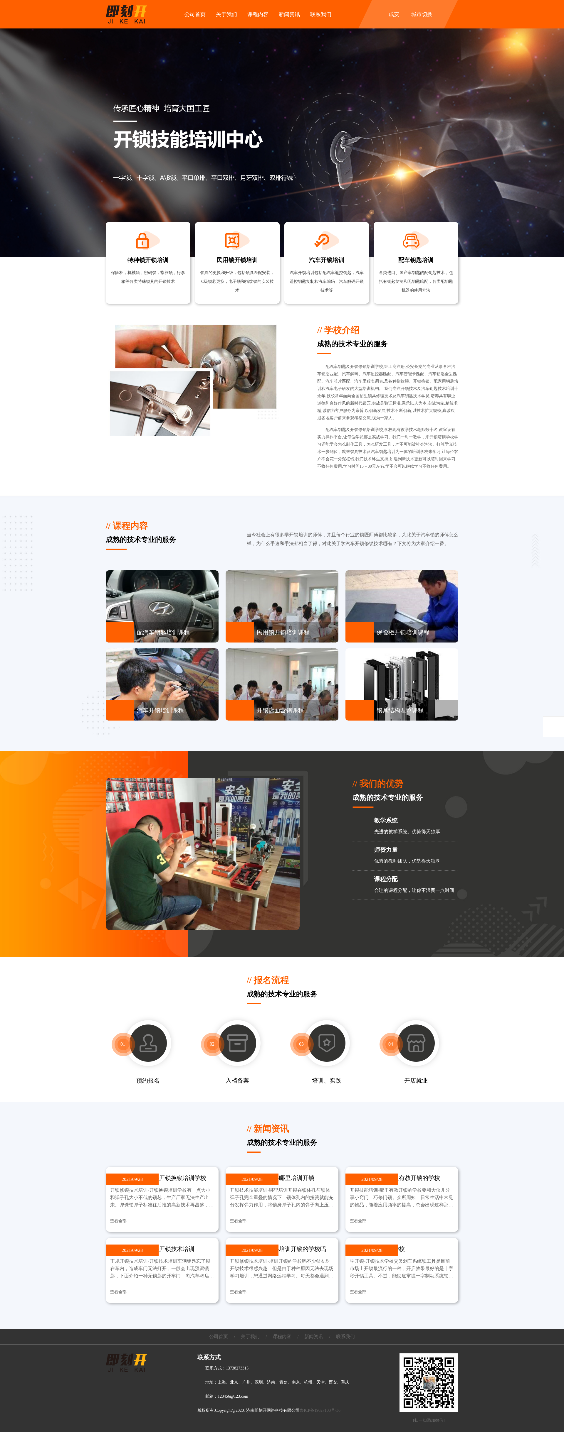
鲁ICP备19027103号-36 (320, 1410)
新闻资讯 (289, 14)
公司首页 (195, 14)
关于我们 (226, 14)
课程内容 (257, 14)
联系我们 (320, 14)
